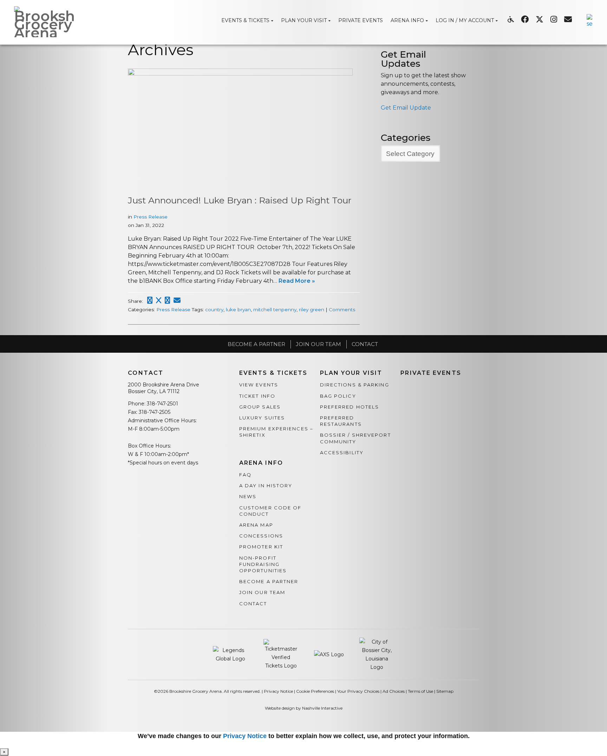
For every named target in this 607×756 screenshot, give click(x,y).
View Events (258, 384)
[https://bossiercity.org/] (377, 654)
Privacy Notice (278, 691)
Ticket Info (257, 396)
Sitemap (444, 691)
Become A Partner (256, 344)
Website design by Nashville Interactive (303, 708)
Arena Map (256, 525)
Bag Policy (338, 396)
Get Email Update (406, 107)
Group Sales (260, 407)
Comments (342, 309)
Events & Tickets (273, 373)
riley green (311, 309)
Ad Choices (394, 691)
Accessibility (342, 452)
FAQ (245, 474)
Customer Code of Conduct (270, 511)
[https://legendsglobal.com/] (231, 654)
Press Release (150, 217)
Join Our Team (318, 344)
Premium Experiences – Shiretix (276, 432)
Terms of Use (420, 691)
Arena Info (261, 463)
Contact (365, 344)
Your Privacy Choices (358, 691)
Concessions (261, 536)
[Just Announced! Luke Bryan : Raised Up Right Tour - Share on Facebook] (149, 300)
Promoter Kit (261, 546)
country (214, 309)
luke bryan (238, 309)
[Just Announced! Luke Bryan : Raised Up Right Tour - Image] (240, 73)
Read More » (297, 281)
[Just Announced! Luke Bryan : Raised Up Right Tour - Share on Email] (177, 300)
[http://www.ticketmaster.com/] (281, 654)
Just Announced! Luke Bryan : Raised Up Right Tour (239, 200)
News (247, 496)
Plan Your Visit (351, 373)
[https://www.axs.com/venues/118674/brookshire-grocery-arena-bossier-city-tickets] (329, 654)
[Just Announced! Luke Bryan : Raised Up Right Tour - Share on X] (158, 300)
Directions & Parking (354, 384)
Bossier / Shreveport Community (355, 438)
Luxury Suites (262, 418)
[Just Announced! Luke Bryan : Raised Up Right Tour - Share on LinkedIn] (167, 300)
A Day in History (266, 485)
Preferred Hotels (349, 407)
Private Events (430, 373)
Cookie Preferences (315, 691)
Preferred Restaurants (341, 421)
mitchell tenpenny (274, 309)
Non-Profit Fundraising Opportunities (263, 564)
